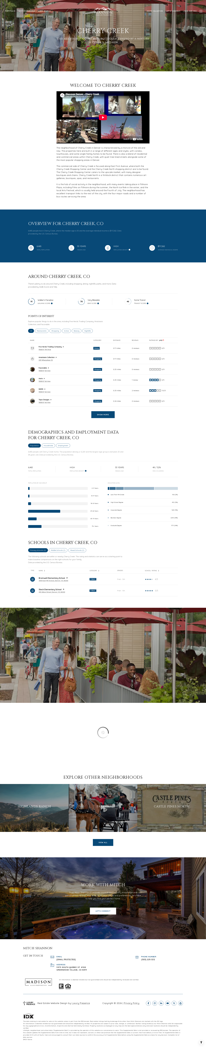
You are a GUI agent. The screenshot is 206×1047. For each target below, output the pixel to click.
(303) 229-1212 (148, 959)
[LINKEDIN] (161, 1003)
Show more (103, 415)
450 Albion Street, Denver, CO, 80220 (52, 592)
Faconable (43, 368)
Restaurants (43, 331)
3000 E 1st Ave (44, 371)
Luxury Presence (81, 1003)
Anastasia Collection (47, 357)
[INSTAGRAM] (154, 1003)
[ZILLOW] (180, 1003)
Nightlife (88, 331)
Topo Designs (44, 400)
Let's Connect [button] (103, 911)
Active (67, 331)
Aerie (41, 378)
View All (103, 842)
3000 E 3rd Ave (45, 350)
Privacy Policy (131, 1003)
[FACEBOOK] (148, 1003)
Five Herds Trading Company (50, 347)
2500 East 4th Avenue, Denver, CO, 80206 (53, 581)
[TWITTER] (174, 1003)
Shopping (56, 331)
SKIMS (41, 389)
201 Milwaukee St (46, 360)
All (32, 331)
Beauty (77, 331)
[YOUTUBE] (167, 1003)
